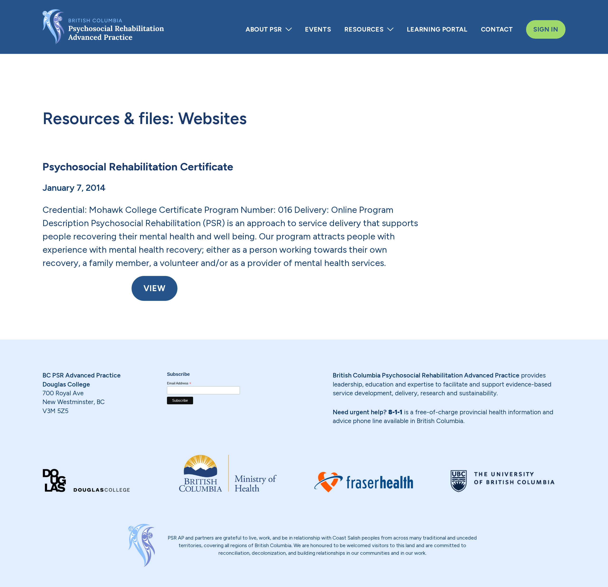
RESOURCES (364, 29)
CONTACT (497, 29)
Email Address (179, 383)
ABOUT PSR (264, 29)
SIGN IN (545, 29)
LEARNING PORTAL (437, 29)
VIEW (154, 288)
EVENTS (318, 29)
